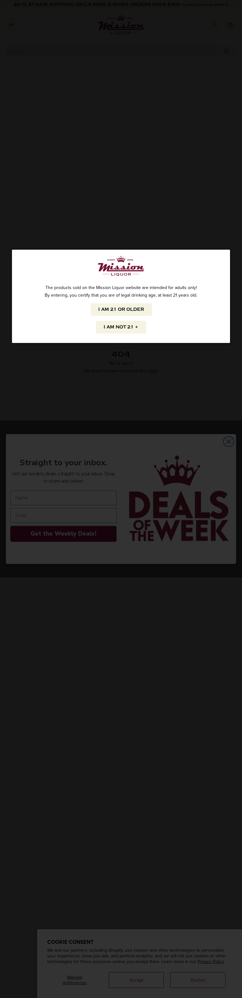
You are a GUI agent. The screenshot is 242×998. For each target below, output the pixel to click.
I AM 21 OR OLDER (121, 309)
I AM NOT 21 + (121, 327)
